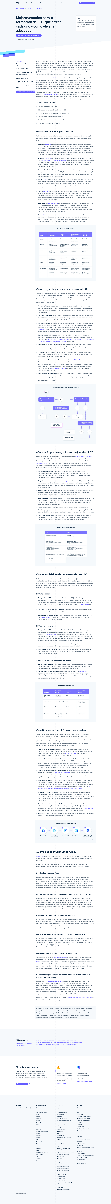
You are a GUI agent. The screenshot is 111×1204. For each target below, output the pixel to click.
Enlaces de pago (40, 1144)
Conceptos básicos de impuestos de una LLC (22, 77)
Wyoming (48, 158)
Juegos (58, 1141)
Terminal (38, 1158)
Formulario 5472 (87, 808)
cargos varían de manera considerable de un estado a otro (66, 339)
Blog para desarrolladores (63, 1189)
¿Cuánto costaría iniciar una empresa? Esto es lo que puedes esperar (57, 1044)
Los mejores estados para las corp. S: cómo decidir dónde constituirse (57, 1040)
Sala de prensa (81, 1143)
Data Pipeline (39, 1127)
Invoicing (38, 1135)
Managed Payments (41, 1141)
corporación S (45, 617)
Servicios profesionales (63, 1154)
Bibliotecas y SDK (61, 1185)
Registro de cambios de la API (64, 1183)
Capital (38, 1116)
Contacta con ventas (35, 1084)
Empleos (79, 1141)
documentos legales (60, 957)
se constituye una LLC (48, 78)
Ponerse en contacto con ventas (85, 1147)
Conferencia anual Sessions (84, 1116)
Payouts (38, 1148)
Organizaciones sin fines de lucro (65, 1152)
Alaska (45, 215)
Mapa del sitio (80, 1126)
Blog (78, 1112)
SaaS (58, 1133)
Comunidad (80, 1114)
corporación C (83, 671)
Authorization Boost (41, 1112)
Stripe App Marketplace (63, 1166)
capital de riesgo (41, 463)
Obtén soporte (81, 1153)
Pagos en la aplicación (62, 1125)
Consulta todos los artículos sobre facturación (24, 1044)
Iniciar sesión (72, 3)
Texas (45, 179)
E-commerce (60, 1116)
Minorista (59, 1158)
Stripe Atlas (40, 856)
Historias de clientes (82, 1110)
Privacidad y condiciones (83, 1118)
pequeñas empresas (64, 481)
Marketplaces (60, 1127)
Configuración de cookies (83, 1128)
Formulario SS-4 (70, 753)
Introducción (19, 61)
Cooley (38, 962)
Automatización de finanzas (64, 1120)
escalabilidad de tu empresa (80, 360)
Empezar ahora (21, 1084)
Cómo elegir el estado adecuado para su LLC (22, 69)
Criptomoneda (40, 1125)
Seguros (59, 1146)
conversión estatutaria (58, 368)
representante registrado (62, 772)
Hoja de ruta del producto (83, 1139)
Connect (38, 1122)
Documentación (61, 1176)
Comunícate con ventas (86, 3)
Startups (59, 1110)
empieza (54, 1000)
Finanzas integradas (62, 1118)
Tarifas (61, 2)
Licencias (79, 1124)
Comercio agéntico (62, 1112)
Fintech (59, 1139)
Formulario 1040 (83, 604)
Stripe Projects (61, 1187)
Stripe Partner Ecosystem (63, 1168)
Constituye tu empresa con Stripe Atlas (28, 35)
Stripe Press (80, 1145)
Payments (39, 1146)
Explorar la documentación (84, 1081)
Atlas (37, 1110)
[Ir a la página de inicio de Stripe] (17, 1105)
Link (37, 1139)
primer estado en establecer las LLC (54, 160)
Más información (81, 29)
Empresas (59, 1108)
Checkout (38, 1118)
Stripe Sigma (39, 1154)
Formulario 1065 (51, 634)
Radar (37, 1150)
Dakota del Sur (53, 203)
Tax (37, 1156)
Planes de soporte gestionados (85, 1155)
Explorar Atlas (61, 1083)
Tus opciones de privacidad (84, 1131)
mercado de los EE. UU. (50, 94)
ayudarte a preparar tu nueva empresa (79, 998)
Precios (38, 1108)
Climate (38, 1120)
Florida (45, 191)
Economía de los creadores (64, 1137)
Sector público (60, 1156)
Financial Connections (42, 1131)
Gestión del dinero (61, 1129)
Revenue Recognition (41, 1152)
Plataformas (60, 1131)
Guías (78, 1108)
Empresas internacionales (63, 1122)
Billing (37, 1114)
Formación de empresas (34, 8)
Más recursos (20, 8)
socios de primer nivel (55, 981)
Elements (38, 1129)
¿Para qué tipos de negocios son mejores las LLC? (24, 73)
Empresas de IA (61, 1135)
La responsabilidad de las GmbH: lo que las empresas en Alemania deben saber (60, 1042)
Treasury (38, 1161)
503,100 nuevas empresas (83, 456)
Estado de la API (61, 1180)
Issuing (38, 1137)
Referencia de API (61, 1178)
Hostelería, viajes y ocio (63, 1144)
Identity (38, 1133)
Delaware (48, 144)
